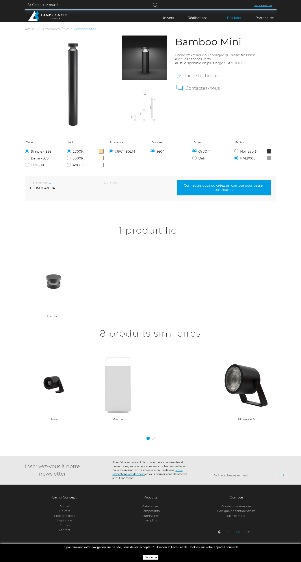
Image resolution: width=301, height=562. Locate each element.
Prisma (118, 419)
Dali (201, 158)
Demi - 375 (39, 158)
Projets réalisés (64, 515)
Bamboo (54, 316)
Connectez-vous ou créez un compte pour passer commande (224, 187)
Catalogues (150, 506)
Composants (150, 511)
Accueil (64, 506)
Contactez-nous (203, 88)
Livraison (111, 182)
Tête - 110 (38, 165)
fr (238, 532)
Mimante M (247, 419)
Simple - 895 (41, 151)
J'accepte (150, 557)
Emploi (64, 525)
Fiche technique (202, 75)
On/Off (204, 151)
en (227, 532)
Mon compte (236, 515)
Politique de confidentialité (236, 511)
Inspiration (64, 520)
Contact (64, 530)
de (248, 532)
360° (160, 151)
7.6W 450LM (125, 151)
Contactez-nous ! (44, 5)
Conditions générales (236, 506)
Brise (54, 419)
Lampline (150, 520)
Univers (64, 511)
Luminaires (150, 515)
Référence (38, 182)
